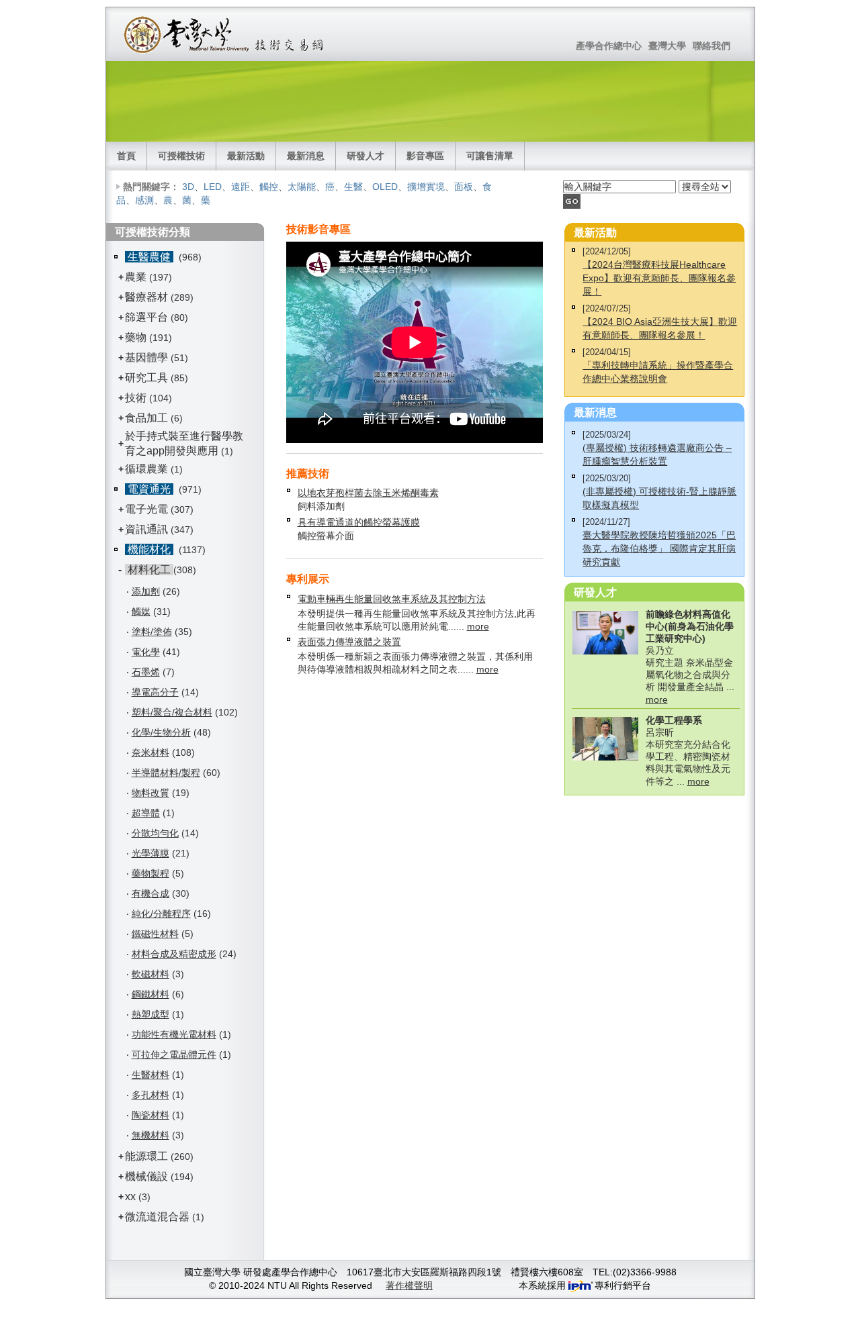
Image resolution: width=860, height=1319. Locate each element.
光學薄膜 (150, 853)
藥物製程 (150, 873)
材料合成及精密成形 (174, 953)
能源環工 (146, 1156)
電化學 (146, 651)
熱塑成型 (150, 1014)
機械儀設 (146, 1176)
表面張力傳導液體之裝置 (349, 641)
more (478, 626)
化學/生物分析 (161, 732)
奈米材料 (150, 752)
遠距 (240, 186)
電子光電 (146, 509)
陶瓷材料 (150, 1115)
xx (130, 1196)
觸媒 (141, 611)
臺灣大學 (667, 45)
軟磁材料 (150, 974)
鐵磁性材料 (155, 933)
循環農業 (146, 469)
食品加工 (146, 418)
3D (188, 186)
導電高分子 (155, 692)
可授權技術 (181, 155)
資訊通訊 (146, 529)
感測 (144, 200)
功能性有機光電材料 (174, 1034)
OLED (385, 186)
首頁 (126, 155)
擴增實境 (426, 186)
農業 (135, 277)
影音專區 (425, 155)
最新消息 (306, 155)
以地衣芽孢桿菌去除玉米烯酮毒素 (368, 492)
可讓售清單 (489, 155)
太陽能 (302, 186)
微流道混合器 (157, 1216)
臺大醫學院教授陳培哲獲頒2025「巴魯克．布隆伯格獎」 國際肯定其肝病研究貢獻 (659, 548)
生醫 (353, 186)
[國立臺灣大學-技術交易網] (225, 34)
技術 (135, 397)
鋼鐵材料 (150, 994)
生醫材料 (150, 1074)
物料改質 (150, 792)
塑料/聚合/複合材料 (172, 712)
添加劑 (146, 591)
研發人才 (365, 155)
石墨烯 (146, 672)
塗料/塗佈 (152, 631)
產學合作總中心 (609, 45)
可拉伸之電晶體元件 (174, 1054)
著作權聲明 (409, 1285)
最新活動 (246, 155)
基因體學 (146, 357)
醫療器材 (148, 297)
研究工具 (146, 377)
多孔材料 (150, 1094)
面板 (463, 186)
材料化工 (149, 569)
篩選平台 (146, 317)
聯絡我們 (711, 45)
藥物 (135, 337)
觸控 (268, 186)
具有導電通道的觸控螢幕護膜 (359, 522)
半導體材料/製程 (166, 772)
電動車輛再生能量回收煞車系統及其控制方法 (392, 598)
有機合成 (150, 893)
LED (213, 186)
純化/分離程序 (161, 913)
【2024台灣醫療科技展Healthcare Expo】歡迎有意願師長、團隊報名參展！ (659, 278)
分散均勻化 (155, 833)
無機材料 (150, 1135)
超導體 (146, 813)
